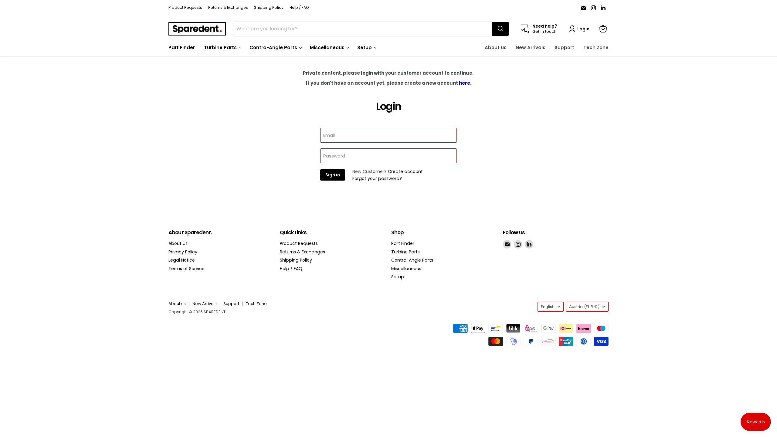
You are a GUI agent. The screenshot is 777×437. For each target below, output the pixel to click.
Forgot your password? (377, 178)
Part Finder (181, 47)
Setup (365, 47)
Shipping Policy (268, 7)
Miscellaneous (328, 47)
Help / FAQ (299, 7)
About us (496, 47)
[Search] (500, 29)
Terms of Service (186, 269)
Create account (405, 171)
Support (564, 47)
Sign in (332, 175)
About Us (178, 243)
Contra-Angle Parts (273, 47)
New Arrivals (530, 47)
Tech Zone (596, 47)
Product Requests (185, 7)
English (548, 307)
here (464, 83)
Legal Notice (181, 260)
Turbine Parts (221, 47)
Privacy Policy (182, 252)
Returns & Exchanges (228, 7)
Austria (584, 307)
